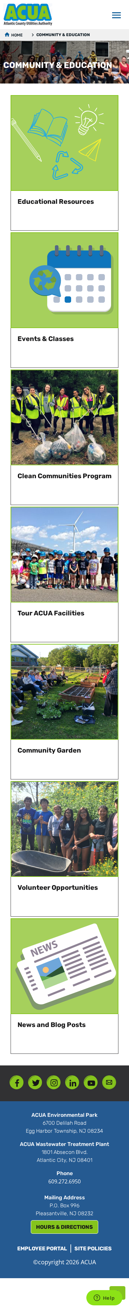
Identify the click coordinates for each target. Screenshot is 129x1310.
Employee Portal (42, 1248)
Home (16, 35)
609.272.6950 (64, 1181)
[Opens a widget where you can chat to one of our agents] (104, 1298)
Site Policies (93, 1248)
